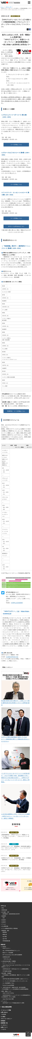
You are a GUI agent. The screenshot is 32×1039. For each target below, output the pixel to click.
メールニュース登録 (6, 1010)
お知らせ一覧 (8, 7)
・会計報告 (4, 936)
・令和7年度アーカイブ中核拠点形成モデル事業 (13, 1002)
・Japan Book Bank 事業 (8, 999)
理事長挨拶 (4, 910)
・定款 (3, 917)
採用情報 (4, 1014)
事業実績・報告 (5, 930)
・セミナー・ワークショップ (8, 963)
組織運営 (4, 916)
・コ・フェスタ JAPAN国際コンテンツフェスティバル (14, 981)
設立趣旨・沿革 (5, 912)
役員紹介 (4, 919)
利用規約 (3, 1020)
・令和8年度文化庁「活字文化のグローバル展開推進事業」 (15, 969)
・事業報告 (4, 932)
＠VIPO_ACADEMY (17, 602)
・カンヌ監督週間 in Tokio (8, 983)
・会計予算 (4, 938)
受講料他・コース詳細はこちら (16, 411)
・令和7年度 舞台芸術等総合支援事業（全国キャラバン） (15, 978)
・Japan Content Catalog (8, 993)
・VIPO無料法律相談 (7, 971)
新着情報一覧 (4, 1023)
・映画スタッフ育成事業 (7, 952)
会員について (4, 1027)
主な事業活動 (5, 926)
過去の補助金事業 (7, 1006)
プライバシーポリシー (6, 1018)
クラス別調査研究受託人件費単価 (10, 928)
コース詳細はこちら (16, 144)
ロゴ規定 (3, 1016)
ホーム (2, 7)
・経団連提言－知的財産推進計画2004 (11, 913)
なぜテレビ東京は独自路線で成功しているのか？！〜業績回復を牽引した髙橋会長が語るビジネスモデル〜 (15, 739)
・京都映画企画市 (6, 957)
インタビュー (4, 1025)
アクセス (4, 924)
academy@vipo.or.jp (12, 656)
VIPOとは (3, 905)
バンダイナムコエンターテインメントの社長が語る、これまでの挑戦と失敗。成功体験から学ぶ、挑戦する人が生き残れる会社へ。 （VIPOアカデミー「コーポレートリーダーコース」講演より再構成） (15, 778)
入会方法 (4, 1029)
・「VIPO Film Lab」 (7, 959)
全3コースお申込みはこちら (16, 226)
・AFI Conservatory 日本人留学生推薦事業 (12, 954)
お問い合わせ (4, 1012)
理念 (3, 907)
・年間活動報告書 (6, 940)
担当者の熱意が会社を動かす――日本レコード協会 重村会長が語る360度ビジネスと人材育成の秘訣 (15, 703)
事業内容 (3, 944)
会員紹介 (4, 922)
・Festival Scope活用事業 (8, 985)
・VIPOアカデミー (6, 948)
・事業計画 (4, 934)
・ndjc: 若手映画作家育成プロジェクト (11, 950)
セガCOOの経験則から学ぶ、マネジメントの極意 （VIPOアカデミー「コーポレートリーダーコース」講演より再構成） (15, 816)
